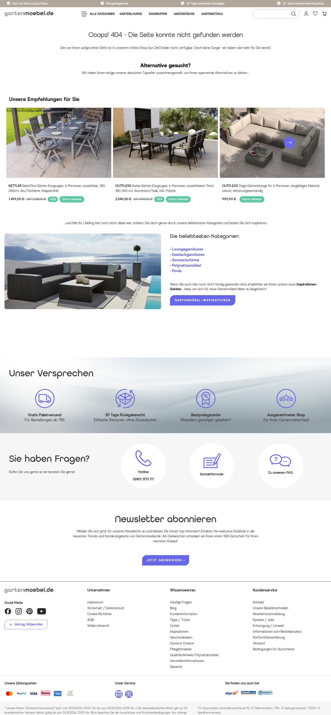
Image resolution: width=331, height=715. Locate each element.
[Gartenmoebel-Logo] (41, 590)
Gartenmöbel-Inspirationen (203, 300)
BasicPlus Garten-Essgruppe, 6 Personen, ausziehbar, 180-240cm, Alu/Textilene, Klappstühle (57, 188)
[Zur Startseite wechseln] (29, 14)
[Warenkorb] (324, 13)
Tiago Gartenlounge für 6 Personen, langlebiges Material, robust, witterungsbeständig (271, 188)
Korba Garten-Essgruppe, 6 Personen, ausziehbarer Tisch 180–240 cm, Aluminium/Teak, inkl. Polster (164, 188)
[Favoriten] (315, 13)
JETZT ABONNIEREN (164, 560)
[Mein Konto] (306, 13)
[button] (289, 142)
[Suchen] (293, 13)
